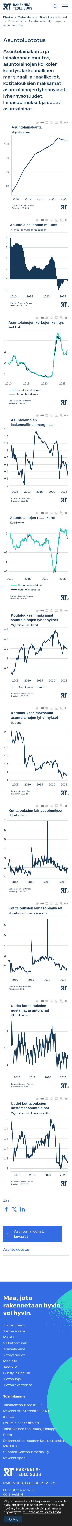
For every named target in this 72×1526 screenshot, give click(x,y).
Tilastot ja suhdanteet (53, 17)
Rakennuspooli (15, 1458)
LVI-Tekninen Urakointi (21, 1423)
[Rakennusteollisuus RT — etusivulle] (17, 6)
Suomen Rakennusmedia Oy (26, 1452)
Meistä (9, 1337)
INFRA (8, 1417)
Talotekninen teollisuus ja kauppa (30, 1429)
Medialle (10, 1361)
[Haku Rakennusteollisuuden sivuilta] (55, 6)
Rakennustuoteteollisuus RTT (27, 1411)
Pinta (7, 1435)
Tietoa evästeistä (17, 1385)
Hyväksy (13, 1519)
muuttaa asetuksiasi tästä (42, 1512)
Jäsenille (10, 1367)
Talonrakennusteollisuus (22, 1405)
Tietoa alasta (26, 17)
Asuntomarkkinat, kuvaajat (45, 21)
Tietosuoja (12, 1379)
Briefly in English (16, 1373)
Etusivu (8, 17)
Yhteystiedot (14, 1355)
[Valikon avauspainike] (65, 6)
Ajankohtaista (14, 1325)
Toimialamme (14, 1349)
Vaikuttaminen (15, 1343)
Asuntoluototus (16, 1249)
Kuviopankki (15, 21)
